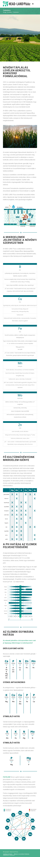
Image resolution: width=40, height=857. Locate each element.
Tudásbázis (7, 10)
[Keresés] (22, 4)
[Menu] (26, 4)
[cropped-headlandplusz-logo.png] (16, 4)
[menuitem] (22, 4)
